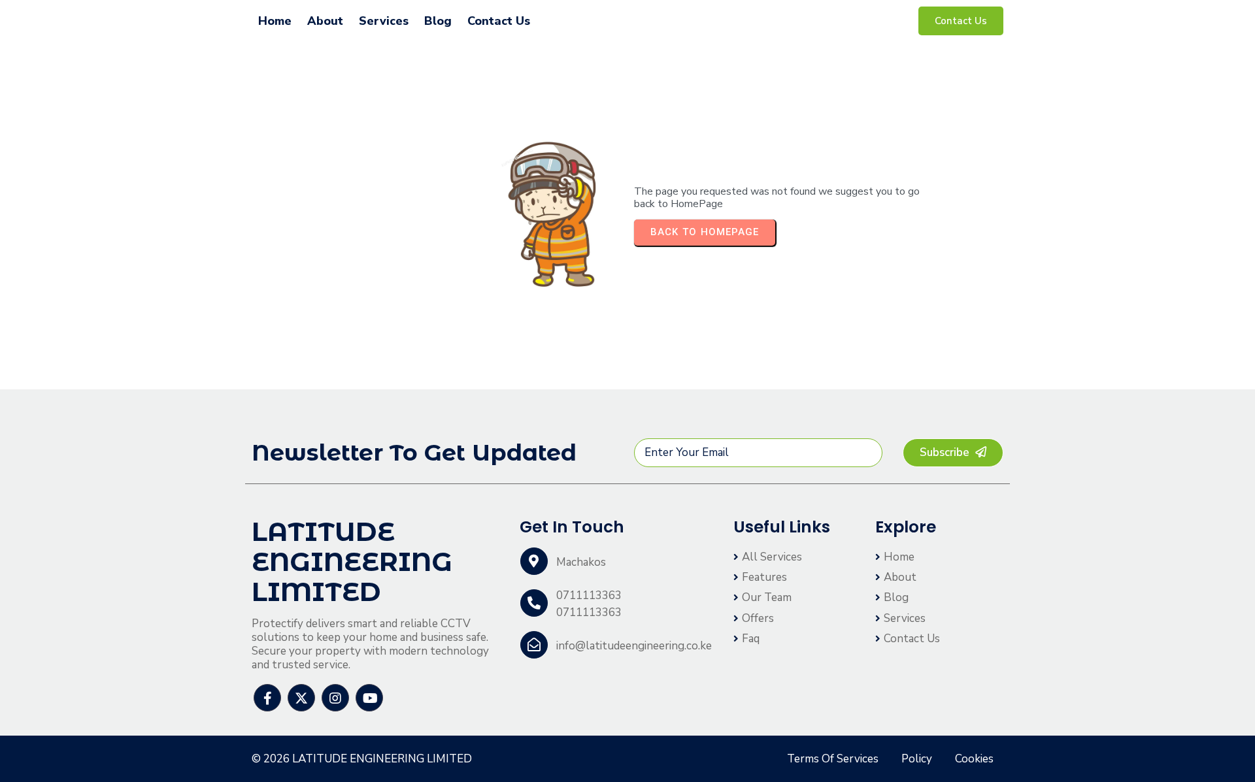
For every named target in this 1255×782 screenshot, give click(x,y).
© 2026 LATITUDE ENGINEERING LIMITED (362, 758)
